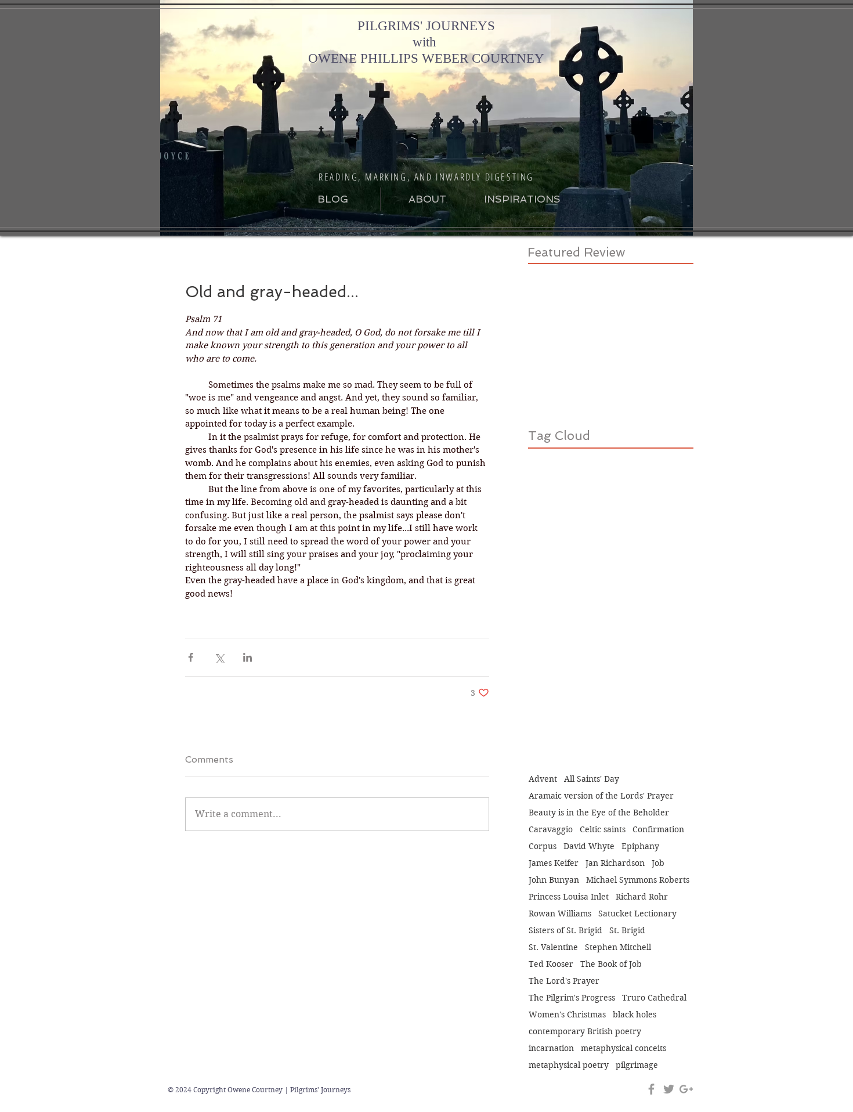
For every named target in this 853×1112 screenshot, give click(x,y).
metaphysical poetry (569, 1065)
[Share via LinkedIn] (247, 657)
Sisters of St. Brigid (565, 931)
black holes (634, 1015)
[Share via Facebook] (190, 657)
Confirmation (658, 830)
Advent (543, 779)
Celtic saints (603, 830)
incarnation (551, 1048)
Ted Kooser (551, 964)
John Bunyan (554, 880)
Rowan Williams (560, 914)
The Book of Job (611, 964)
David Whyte (589, 846)
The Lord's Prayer (564, 981)
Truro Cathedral (654, 998)
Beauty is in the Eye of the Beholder (599, 813)
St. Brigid (627, 931)
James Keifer (554, 863)
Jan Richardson (615, 863)
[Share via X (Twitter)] (219, 657)
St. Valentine (553, 947)
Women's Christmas (567, 1015)
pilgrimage (637, 1065)
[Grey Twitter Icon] (669, 1089)
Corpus (542, 846)
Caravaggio (551, 830)
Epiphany (640, 846)
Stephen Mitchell (618, 947)
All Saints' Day (591, 779)
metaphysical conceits (623, 1048)
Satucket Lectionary (637, 914)
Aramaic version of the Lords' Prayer (601, 796)
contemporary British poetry (585, 1032)
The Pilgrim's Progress (572, 998)
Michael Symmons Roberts (637, 880)
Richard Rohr (642, 897)
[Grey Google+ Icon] (686, 1089)
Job (658, 863)
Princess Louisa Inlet (569, 897)
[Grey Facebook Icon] (651, 1089)
